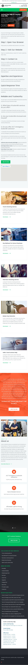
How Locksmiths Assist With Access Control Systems (13, 599)
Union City (4, 577)
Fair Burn (4, 575)
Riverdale (4, 568)
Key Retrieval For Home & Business (9, 555)
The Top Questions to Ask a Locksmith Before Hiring (12, 609)
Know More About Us (5, 464)
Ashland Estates (5, 570)
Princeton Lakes (5, 587)
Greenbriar (4, 589)
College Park (4, 582)
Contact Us (13, 2)
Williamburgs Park (6, 573)
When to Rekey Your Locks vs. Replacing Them (11, 613)
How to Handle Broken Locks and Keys (10, 611)
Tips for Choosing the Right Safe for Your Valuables (12, 602)
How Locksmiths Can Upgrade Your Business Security (13, 616)
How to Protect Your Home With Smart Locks (11, 606)
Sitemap (2, 659)
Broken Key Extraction (6, 560)
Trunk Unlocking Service (7, 553)
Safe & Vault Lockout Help (7, 562)
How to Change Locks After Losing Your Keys (11, 597)
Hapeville (4, 580)
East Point (4, 584)
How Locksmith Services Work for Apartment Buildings (13, 604)
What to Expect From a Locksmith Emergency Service (13, 595)
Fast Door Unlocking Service (8, 557)
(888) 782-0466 (24, 6)
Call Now (4, 25)
